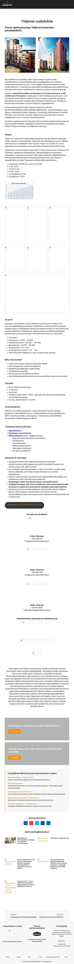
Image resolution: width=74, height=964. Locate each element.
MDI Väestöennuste (15, 783)
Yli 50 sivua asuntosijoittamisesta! (12, 941)
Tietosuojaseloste (46, 961)
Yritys (66, 957)
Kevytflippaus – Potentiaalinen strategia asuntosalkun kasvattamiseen (26, 840)
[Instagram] (43, 823)
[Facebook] (29, 952)
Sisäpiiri (18, 957)
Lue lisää (14, 731)
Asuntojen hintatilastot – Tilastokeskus (22, 804)
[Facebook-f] (26, 823)
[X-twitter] (37, 823)
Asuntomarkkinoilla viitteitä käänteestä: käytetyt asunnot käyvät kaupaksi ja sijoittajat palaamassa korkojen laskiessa (58, 864)
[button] (46, 4)
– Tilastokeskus (20, 777)
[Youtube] (31, 823)
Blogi (29, 957)
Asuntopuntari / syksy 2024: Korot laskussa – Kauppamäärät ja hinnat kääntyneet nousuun (25, 883)
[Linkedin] (48, 823)
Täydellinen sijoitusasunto (59, 838)
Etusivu (7, 957)
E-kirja (40, 957)
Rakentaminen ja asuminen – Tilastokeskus (24, 798)
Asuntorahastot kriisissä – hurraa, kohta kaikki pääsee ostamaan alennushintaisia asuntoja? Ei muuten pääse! (26, 864)
